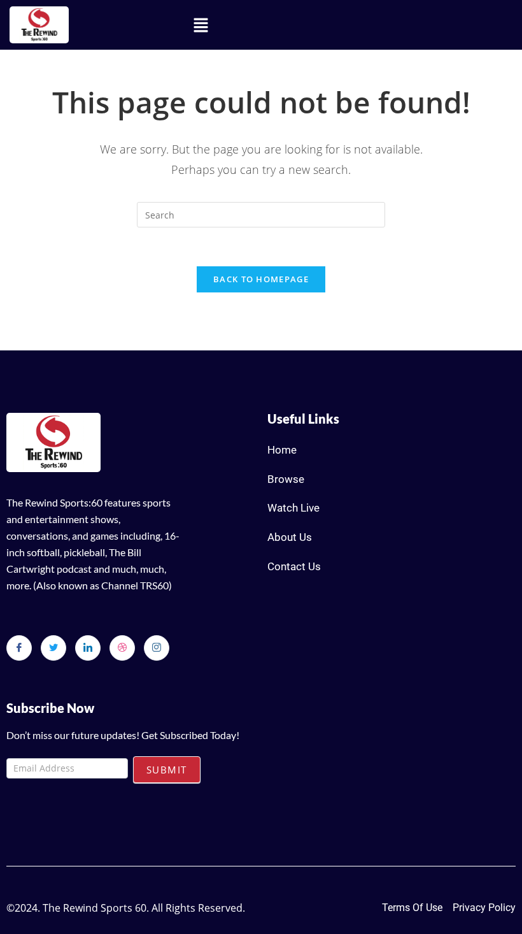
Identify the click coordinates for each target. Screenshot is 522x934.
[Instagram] (156, 648)
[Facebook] (19, 648)
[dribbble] (122, 648)
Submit (166, 769)
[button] (201, 24)
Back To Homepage (261, 279)
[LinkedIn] (88, 648)
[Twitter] (53, 648)
